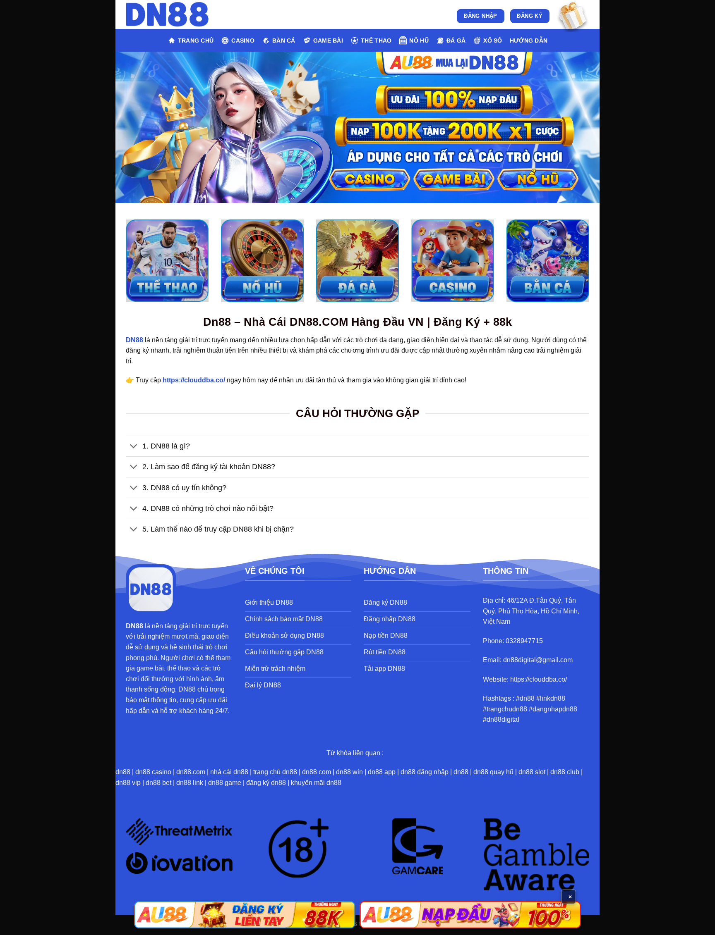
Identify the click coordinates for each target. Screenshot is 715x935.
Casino (242, 40)
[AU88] (244, 914)
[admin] (167, 14)
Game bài (328, 40)
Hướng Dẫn (529, 40)
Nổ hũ (418, 40)
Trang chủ (196, 40)
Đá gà (455, 40)
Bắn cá (283, 40)
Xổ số (492, 40)
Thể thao (376, 40)
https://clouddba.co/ (194, 380)
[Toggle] (134, 447)
